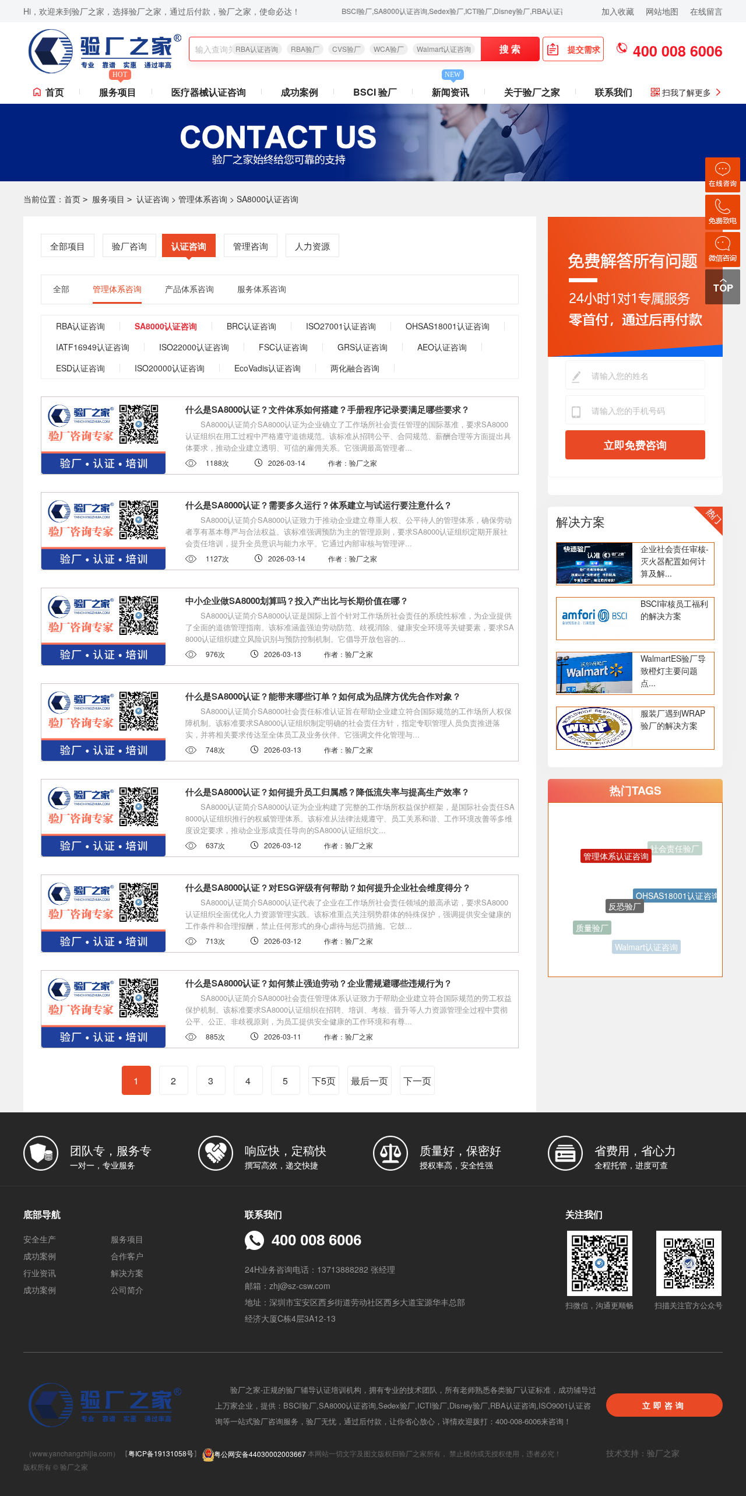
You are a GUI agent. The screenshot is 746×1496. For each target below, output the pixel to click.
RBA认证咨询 (256, 49)
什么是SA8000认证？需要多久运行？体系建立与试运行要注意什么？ (318, 504)
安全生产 (39, 1239)
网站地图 (662, 11)
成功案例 (299, 92)
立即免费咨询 (635, 444)
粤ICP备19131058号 (160, 1454)
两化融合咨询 (354, 368)
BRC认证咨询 (251, 326)
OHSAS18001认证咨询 (448, 326)
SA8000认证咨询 (267, 199)
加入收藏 (617, 11)
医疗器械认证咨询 (208, 92)
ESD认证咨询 (80, 368)
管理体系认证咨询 (616, 839)
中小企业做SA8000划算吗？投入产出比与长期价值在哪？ (297, 600)
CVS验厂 (346, 49)
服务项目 (117, 89)
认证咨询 (152, 199)
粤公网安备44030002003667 (260, 1454)
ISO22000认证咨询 (194, 347)
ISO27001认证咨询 (341, 326)
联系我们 (613, 92)
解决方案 (580, 521)
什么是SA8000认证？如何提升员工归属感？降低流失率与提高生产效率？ (327, 791)
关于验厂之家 (532, 92)
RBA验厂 (305, 49)
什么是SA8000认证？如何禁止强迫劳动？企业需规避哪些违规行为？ (318, 983)
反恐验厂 (624, 876)
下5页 (324, 1080)
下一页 (417, 1080)
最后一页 (369, 1080)
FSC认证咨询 (283, 347)
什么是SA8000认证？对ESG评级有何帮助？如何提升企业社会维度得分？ (328, 887)
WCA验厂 (389, 49)
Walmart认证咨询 (444, 49)
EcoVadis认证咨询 (267, 368)
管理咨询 (250, 246)
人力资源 (312, 246)
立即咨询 (664, 1405)
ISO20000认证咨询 (170, 368)
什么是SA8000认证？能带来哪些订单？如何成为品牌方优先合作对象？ (323, 696)
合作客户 (127, 1256)
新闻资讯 (450, 89)
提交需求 (584, 49)
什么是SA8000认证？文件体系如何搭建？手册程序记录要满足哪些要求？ (327, 409)
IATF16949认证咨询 (92, 347)
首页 (54, 92)
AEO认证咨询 (442, 347)
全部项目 (67, 246)
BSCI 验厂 (375, 92)
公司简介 (127, 1289)
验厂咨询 (129, 246)
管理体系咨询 (202, 199)
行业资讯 (39, 1273)
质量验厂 (592, 916)
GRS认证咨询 (362, 347)
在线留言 (706, 11)
